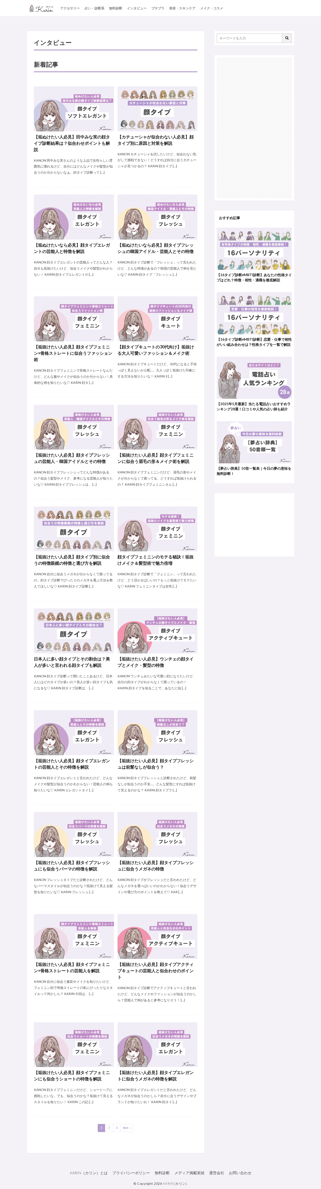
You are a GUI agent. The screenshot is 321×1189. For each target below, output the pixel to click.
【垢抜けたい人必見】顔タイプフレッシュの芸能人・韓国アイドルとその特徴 (72, 458)
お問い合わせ (240, 1172)
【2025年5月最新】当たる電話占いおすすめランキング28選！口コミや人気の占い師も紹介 (254, 406)
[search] (287, 38)
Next (126, 1128)
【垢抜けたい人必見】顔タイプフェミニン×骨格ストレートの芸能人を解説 (72, 967)
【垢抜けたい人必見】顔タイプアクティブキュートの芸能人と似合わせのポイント (155, 970)
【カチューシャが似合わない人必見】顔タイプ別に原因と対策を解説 (155, 140)
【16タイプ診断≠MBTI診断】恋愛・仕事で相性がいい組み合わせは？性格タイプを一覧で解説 (254, 342)
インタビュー (137, 8)
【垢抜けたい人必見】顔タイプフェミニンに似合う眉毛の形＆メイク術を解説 (155, 458)
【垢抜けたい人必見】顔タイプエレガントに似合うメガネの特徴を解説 (155, 1075)
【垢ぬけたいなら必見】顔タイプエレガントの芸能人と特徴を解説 (72, 248)
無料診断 (115, 8)
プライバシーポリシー (131, 1172)
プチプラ (157, 8)
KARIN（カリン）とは (89, 1172)
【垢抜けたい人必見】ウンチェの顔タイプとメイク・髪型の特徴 (155, 662)
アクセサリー (70, 8)
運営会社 (216, 1172)
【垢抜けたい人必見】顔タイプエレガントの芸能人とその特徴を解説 (72, 764)
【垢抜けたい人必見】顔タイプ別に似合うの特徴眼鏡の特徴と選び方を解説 (72, 560)
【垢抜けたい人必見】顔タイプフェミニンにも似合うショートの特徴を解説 (72, 1075)
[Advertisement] (254, 127)
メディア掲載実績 (189, 1172)
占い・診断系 (94, 8)
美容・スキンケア (182, 8)
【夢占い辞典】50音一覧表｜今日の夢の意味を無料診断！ (254, 471)
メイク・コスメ (211, 8)
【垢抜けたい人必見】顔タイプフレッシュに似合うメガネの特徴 (155, 865)
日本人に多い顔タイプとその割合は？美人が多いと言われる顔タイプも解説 (72, 662)
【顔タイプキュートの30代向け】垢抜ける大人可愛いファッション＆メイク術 (155, 350)
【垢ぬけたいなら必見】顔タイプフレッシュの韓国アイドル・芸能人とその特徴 (155, 248)
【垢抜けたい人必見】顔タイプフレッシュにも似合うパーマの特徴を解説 (72, 865)
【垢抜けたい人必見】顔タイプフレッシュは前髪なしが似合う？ (155, 764)
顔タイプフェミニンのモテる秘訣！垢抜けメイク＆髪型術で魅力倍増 (155, 560)
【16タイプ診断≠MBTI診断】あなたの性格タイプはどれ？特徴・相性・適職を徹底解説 (254, 277)
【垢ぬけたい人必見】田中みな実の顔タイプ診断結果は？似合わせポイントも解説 (72, 143)
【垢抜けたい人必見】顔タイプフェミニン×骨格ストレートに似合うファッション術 (73, 353)
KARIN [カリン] (175, 1183)
